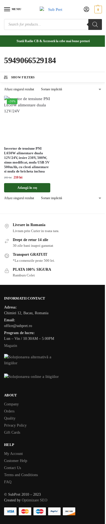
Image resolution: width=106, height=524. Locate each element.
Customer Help (15, 461)
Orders (9, 411)
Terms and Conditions (21, 475)
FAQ (7, 482)
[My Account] (86, 9)
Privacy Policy (15, 425)
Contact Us (12, 468)
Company (11, 404)
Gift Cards (12, 432)
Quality (9, 418)
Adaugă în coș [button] (27, 188)
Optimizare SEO (34, 500)
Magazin (10, 346)
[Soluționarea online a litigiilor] (53, 380)
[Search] (95, 24)
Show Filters (23, 77)
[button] (97, 9)
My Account (13, 454)
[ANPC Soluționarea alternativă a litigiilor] (53, 361)
